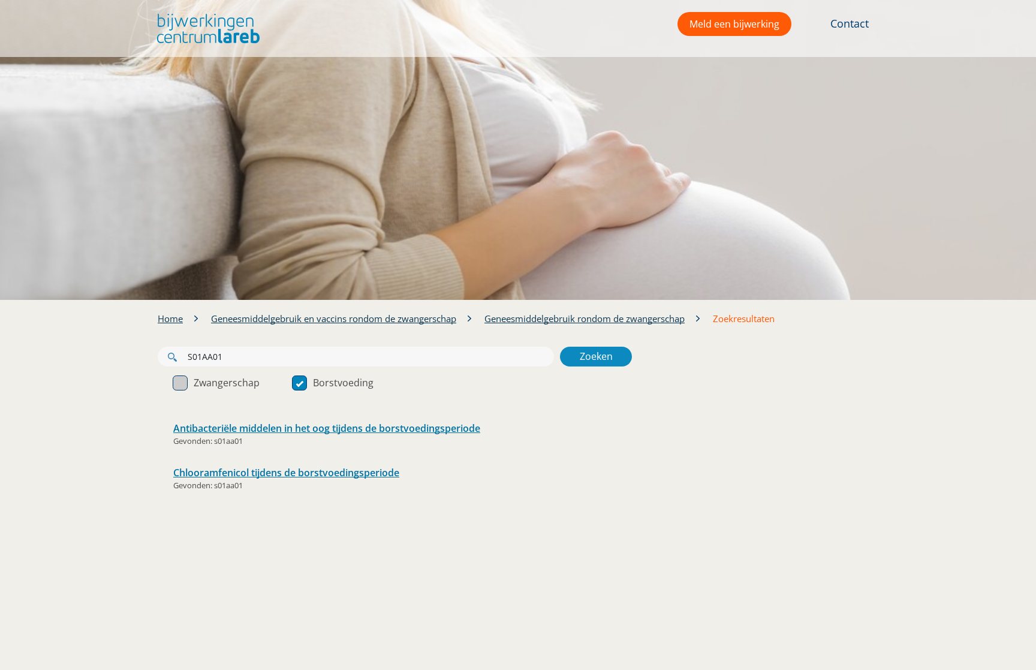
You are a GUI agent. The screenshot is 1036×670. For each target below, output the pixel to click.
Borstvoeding (343, 382)
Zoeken (596, 356)
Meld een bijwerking (734, 24)
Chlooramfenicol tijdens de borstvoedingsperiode (286, 472)
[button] (205, 28)
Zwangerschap (227, 382)
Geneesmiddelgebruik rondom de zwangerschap (584, 319)
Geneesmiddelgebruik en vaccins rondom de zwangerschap (333, 319)
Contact (849, 23)
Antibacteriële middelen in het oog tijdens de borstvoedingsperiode (326, 428)
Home (170, 319)
